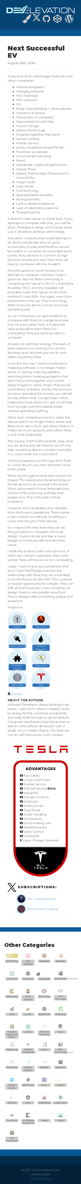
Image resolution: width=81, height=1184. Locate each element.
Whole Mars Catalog (42, 909)
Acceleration (32, 819)
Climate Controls (36, 797)
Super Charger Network (40, 840)
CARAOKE (31, 836)
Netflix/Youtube (35, 827)
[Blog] (69, 21)
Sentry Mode (33, 806)
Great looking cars (37, 823)
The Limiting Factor (41, 899)
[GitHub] (46, 21)
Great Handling (34, 814)
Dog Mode (32, 810)
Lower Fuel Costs (36, 780)
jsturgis (16, 694)
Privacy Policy (40, 1179)
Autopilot (30, 793)
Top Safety (31, 775)
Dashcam (30, 801)
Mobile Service (34, 784)
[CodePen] (57, 21)
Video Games (33, 832)
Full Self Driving (39, 788)
